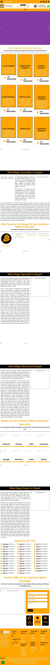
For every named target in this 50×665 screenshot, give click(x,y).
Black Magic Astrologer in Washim (42, 566)
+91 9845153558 (8, 1)
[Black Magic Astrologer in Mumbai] (18, 554)
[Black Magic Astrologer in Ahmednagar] (1, 546)
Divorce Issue (25, 97)
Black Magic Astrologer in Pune (42, 544)
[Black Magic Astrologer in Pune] (34, 544)
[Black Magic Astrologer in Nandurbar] (18, 563)
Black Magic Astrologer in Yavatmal (42, 568)
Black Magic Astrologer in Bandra (25, 556)
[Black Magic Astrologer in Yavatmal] (34, 568)
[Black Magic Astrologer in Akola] (1, 549)
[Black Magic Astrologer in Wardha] (34, 563)
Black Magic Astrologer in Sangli (42, 551)
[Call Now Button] (3, 662)
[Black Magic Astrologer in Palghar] (18, 570)
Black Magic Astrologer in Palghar (25, 571)
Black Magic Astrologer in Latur (25, 551)
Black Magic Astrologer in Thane (42, 561)
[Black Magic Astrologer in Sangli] (34, 551)
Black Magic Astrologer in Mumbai (25, 554)
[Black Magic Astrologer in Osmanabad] (18, 568)
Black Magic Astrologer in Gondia (8, 571)
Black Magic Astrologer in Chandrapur (8, 563)
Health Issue (25, 129)
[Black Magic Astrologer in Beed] (1, 556)
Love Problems (9, 66)
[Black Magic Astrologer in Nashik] (18, 566)
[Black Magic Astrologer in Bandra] (18, 556)
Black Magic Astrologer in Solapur (42, 559)
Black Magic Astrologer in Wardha (42, 563)
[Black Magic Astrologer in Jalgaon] (18, 544)
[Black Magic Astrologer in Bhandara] (1, 558)
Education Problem (42, 98)
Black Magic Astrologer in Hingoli (8, 573)
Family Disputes (8, 97)
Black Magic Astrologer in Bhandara (8, 559)
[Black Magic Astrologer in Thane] (34, 561)
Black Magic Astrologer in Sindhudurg (42, 556)
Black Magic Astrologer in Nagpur (25, 559)
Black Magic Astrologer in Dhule (8, 566)
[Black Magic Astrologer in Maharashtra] (1, 544)
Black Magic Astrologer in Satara (42, 554)
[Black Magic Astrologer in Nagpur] (18, 558)
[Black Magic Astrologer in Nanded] (18, 561)
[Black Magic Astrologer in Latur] (18, 551)
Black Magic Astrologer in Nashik (25, 566)
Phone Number (16, 642)
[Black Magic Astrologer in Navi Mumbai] (34, 570)
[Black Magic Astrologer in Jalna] (18, 546)
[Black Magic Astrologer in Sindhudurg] (34, 556)
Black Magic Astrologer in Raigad (42, 547)
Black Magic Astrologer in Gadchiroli (8, 568)
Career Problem (8, 129)
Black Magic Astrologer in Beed (9, 556)
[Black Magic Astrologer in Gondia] (1, 570)
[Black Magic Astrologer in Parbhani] (18, 573)
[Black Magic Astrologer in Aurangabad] (1, 554)
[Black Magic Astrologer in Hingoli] (1, 573)
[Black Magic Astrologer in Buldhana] (1, 561)
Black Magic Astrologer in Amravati (8, 551)
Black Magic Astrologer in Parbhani (25, 573)
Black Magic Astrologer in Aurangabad (8, 554)
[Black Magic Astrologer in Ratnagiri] (34, 549)
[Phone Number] (13, 643)
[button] (25, 10)
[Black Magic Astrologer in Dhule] (1, 566)
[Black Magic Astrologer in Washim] (34, 566)
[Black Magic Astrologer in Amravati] (1, 551)
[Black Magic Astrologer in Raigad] (34, 546)
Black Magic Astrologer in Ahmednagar (8, 547)
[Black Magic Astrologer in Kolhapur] (18, 549)
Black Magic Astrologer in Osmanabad (25, 568)
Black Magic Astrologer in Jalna (25, 547)
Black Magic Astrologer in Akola (8, 549)
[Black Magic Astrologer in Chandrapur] (1, 563)
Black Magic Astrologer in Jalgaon (25, 544)
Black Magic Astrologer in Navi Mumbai (42, 571)
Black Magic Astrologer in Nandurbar (25, 563)
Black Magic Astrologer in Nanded (25, 561)
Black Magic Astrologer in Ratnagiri (42, 549)
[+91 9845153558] (1, 2)
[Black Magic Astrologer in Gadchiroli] (1, 568)
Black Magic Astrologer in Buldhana (8, 561)
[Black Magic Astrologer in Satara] (34, 554)
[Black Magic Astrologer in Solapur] (34, 558)
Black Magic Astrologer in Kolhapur (25, 549)
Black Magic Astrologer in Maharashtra (8, 544)
